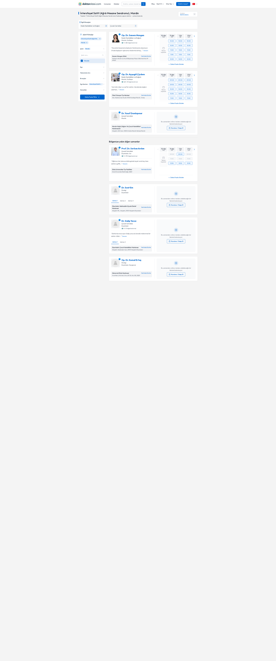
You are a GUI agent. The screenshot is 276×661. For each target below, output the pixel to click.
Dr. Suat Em (127, 187)
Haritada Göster (146, 56)
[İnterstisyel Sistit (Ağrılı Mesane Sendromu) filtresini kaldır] (100, 39)
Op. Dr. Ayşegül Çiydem (133, 74)
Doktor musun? (183, 4)
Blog (153, 4)
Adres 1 (115, 201)
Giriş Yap (169, 4)
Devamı (145, 50)
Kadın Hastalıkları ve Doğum (131, 38)
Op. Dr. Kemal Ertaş (131, 260)
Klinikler (116, 4)
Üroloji (124, 190)
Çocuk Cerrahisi (127, 116)
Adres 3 (130, 201)
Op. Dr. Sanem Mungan (133, 35)
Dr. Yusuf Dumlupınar (132, 113)
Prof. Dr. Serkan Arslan (133, 148)
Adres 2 (122, 201)
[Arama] (143, 4)
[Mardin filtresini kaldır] (87, 42)
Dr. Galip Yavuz (129, 221)
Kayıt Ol (159, 4)
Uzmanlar (107, 4)
